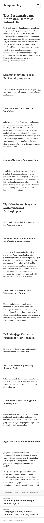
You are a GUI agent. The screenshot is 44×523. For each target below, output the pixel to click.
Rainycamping (12, 5)
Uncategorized (33, 493)
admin (23, 493)
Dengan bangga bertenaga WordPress (15, 520)
